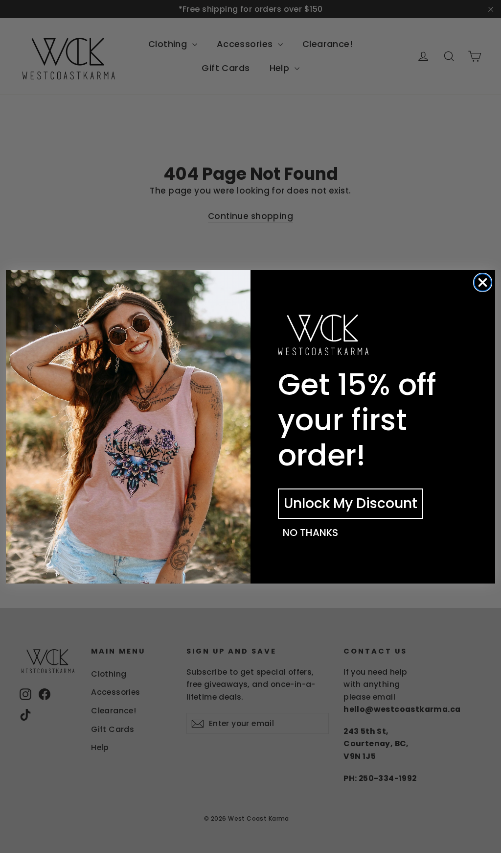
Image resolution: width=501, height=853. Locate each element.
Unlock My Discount (350, 503)
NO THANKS (310, 532)
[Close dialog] (482, 282)
